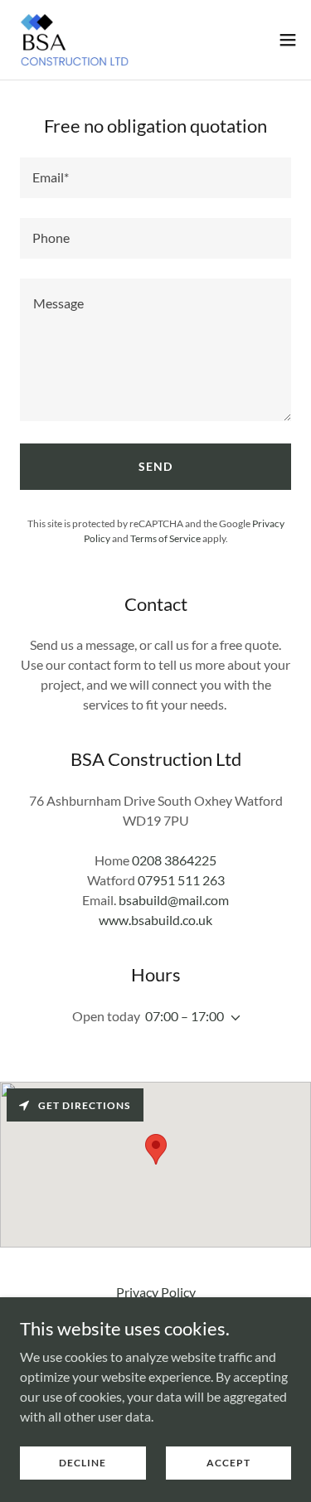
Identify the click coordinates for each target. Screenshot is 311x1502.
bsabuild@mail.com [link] (174, 900)
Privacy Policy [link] (156, 1292)
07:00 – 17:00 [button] (184, 1016)
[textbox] (155, 177)
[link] (74, 40)
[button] (287, 39)
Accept (228, 1462)
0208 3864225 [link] (174, 860)
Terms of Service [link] (165, 538)
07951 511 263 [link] (181, 880)
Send (155, 466)
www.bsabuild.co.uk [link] (155, 920)
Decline (82, 1462)
